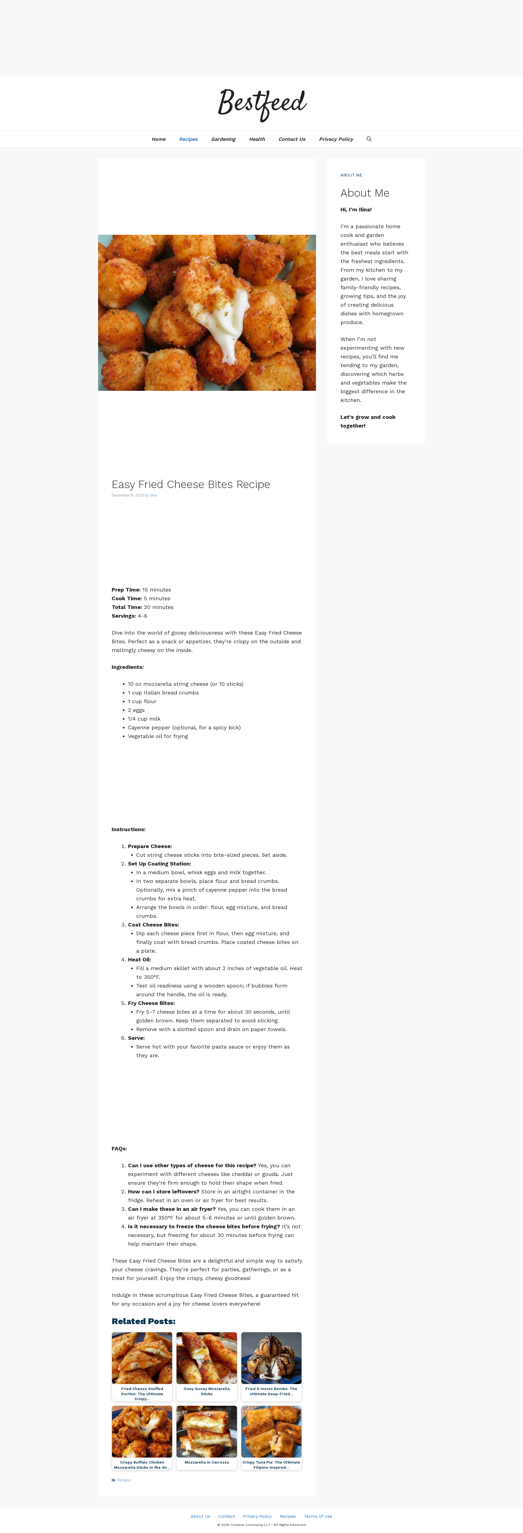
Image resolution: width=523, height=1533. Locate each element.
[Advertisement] (163, 38)
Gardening (223, 139)
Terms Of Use (318, 1516)
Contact (226, 1516)
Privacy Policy (336, 139)
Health (257, 139)
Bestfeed (261, 103)
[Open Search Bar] (369, 139)
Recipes (188, 139)
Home (158, 139)
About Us (200, 1516)
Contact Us (291, 139)
